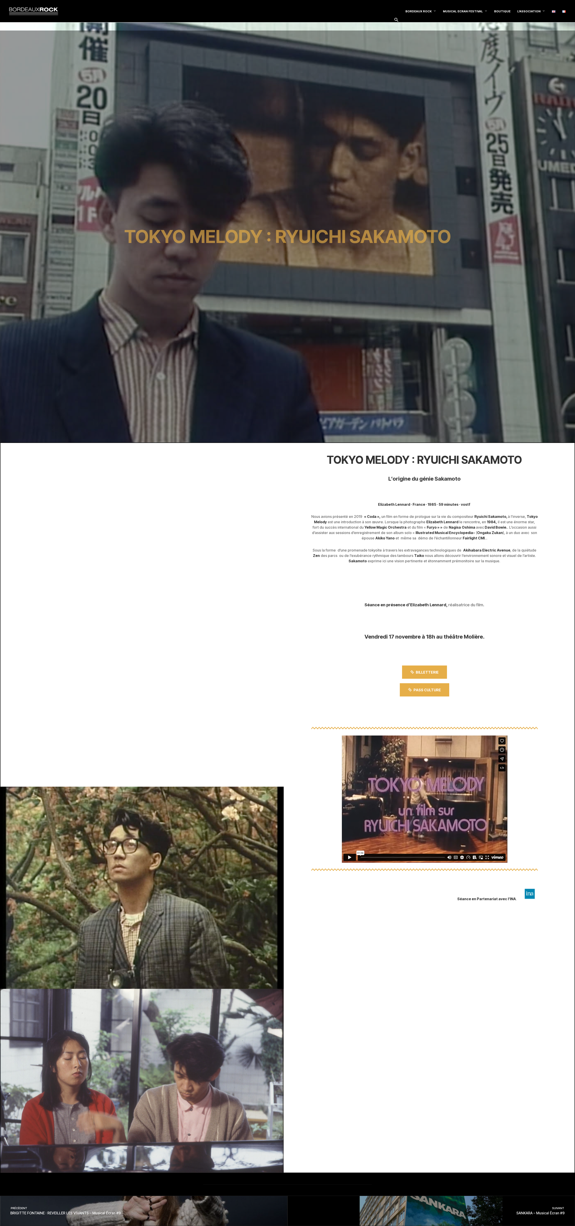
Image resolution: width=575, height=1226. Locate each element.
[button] (396, 20)
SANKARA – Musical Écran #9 (540, 1210)
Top (564, 1215)
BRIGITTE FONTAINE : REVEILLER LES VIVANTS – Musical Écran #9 (65, 1210)
